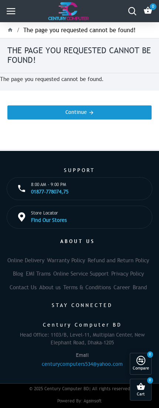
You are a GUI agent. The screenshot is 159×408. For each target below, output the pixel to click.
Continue (76, 112)
